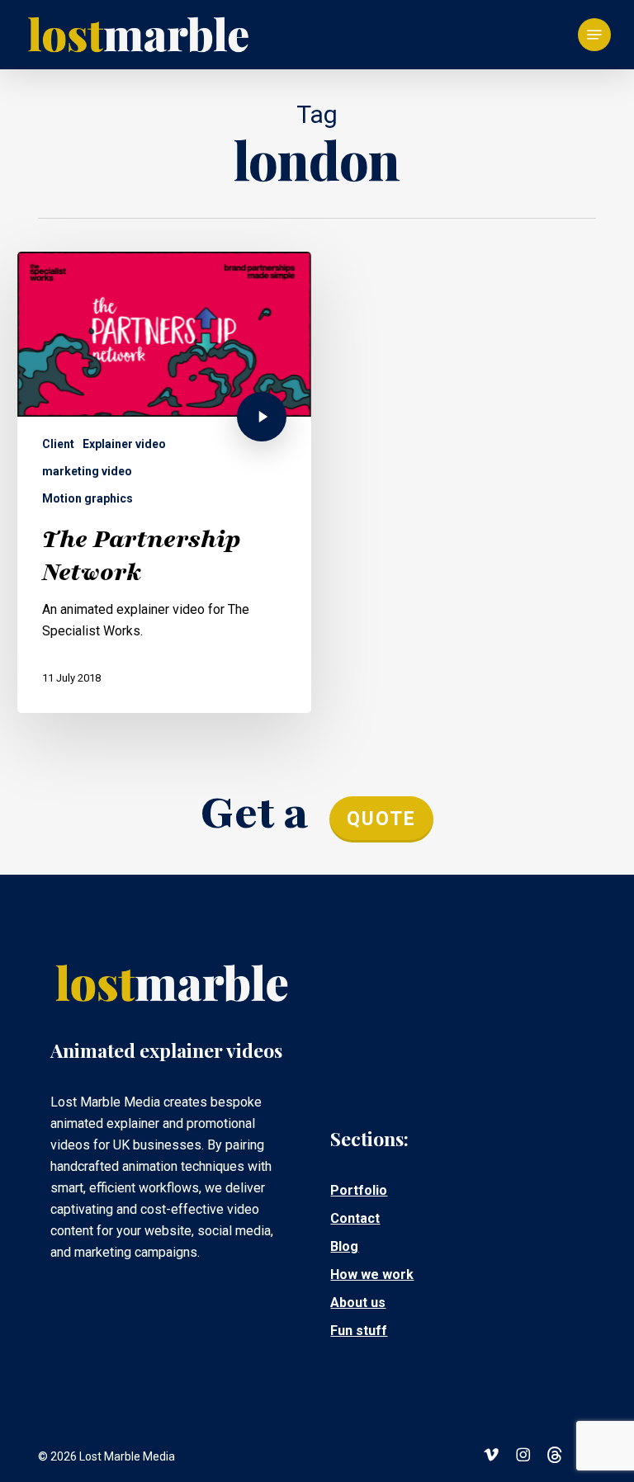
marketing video (87, 471)
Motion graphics (87, 498)
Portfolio (358, 1190)
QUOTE (381, 819)
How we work (372, 1274)
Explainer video (124, 444)
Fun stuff (358, 1330)
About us (358, 1302)
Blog (344, 1246)
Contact (355, 1218)
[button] (594, 34)
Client (58, 444)
